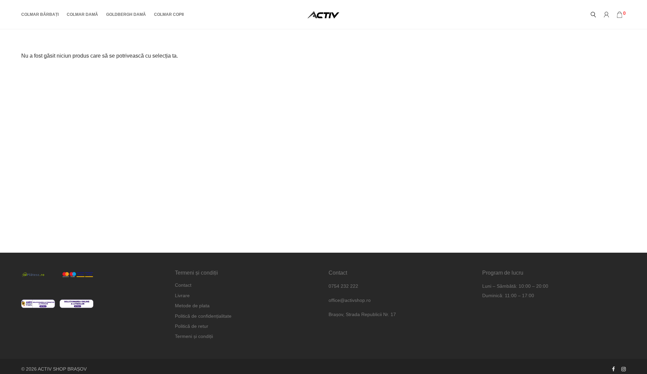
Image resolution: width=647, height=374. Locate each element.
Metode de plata (192, 305)
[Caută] (593, 14)
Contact (183, 285)
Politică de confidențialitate (203, 316)
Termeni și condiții (194, 336)
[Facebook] (613, 369)
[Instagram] (623, 369)
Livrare (182, 295)
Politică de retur (191, 326)
